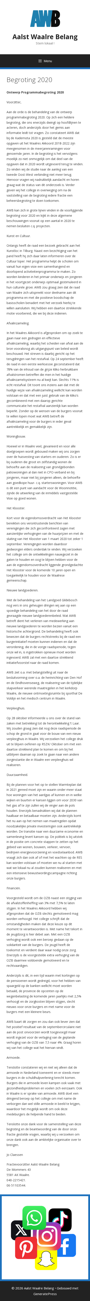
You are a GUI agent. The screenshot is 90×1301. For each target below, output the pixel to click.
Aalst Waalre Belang (45, 36)
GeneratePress (45, 1294)
